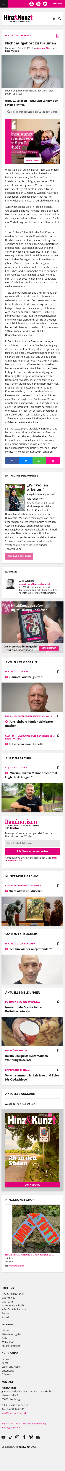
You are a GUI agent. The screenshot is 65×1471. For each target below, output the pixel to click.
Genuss (6, 1359)
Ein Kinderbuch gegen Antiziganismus (28, 716)
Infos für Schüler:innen (14, 1309)
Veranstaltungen (11, 1345)
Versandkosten (16, 1265)
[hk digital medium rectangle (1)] (32, 652)
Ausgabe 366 (43, 48)
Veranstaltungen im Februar (23, 885)
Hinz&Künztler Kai (16, 671)
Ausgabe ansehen (19, 556)
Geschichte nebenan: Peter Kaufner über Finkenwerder (30, 737)
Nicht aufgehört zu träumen (30, 43)
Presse (5, 1313)
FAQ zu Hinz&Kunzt (13, 1293)
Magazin (6, 1330)
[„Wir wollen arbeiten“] (16, 497)
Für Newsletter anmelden (32, 851)
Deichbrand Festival (17, 1070)
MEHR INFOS (32, 160)
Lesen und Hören (11, 1366)
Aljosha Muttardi (16, 767)
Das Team (7, 1301)
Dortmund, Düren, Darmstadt (23, 1001)
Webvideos (8, 1342)
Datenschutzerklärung (34, 1423)
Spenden (57, 3)
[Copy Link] (53, 460)
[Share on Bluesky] (26, 460)
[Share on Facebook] (12, 460)
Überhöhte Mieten (16, 1050)
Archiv (5, 1338)
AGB (18, 1423)
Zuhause (6, 1374)
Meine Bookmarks (45, 4)
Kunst (5, 1362)
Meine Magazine (38, 4)
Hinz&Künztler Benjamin (20, 943)
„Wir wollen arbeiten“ (37, 487)
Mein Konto (31, 4)
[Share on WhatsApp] (39, 460)
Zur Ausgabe (32, 1184)
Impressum (7, 1423)
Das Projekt (8, 1297)
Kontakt (6, 1317)
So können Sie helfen (13, 1305)
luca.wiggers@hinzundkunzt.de (34, 584)
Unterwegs (8, 1370)
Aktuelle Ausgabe (11, 1334)
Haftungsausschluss (12, 1427)
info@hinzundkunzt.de (14, 1413)
